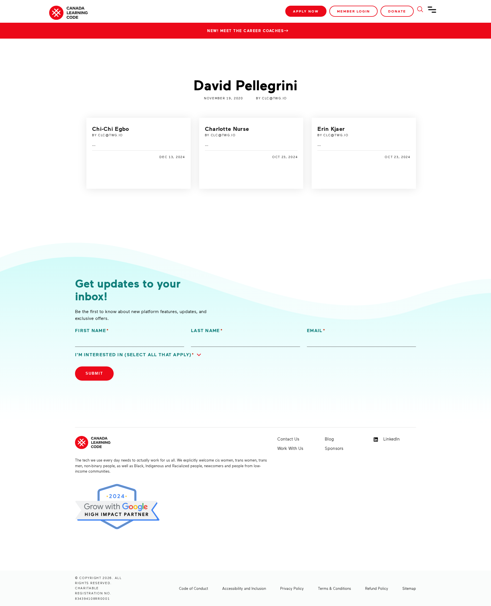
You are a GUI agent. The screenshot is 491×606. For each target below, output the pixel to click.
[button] (139, 354)
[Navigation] (432, 12)
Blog (329, 438)
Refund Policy (376, 588)
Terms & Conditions (334, 588)
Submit (94, 373)
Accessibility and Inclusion (244, 588)
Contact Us (288, 438)
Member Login (353, 11)
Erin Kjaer (331, 128)
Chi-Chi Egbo (110, 128)
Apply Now (306, 11)
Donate (397, 11)
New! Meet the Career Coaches (245, 30)
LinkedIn (391, 438)
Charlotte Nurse (227, 128)
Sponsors (334, 448)
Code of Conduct (193, 588)
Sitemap (409, 588)
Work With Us (290, 448)
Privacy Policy (292, 588)
